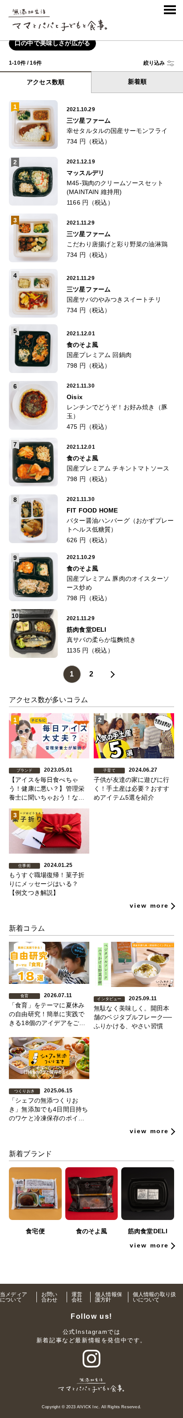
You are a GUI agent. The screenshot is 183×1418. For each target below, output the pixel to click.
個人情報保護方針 (108, 1297)
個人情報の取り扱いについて (154, 1297)
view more (149, 905)
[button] (158, 63)
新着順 (137, 81)
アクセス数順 (45, 81)
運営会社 (77, 1297)
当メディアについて (13, 1297)
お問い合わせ (49, 1297)
